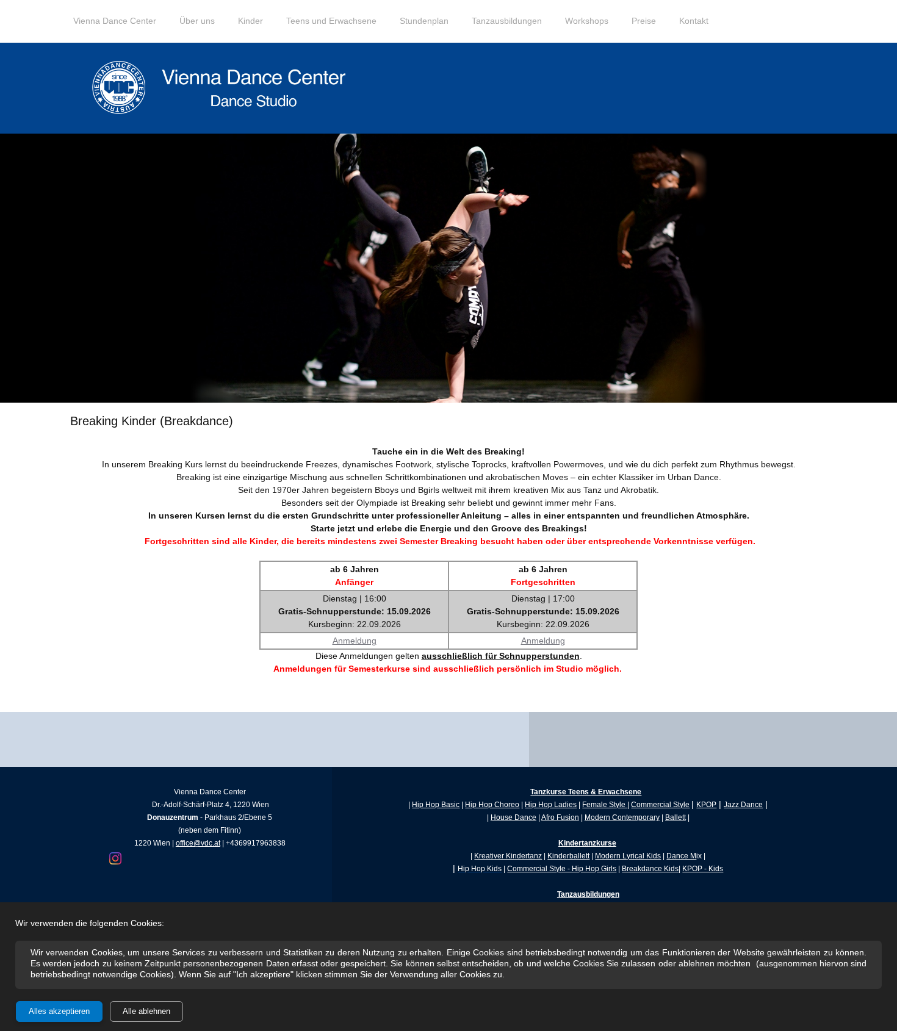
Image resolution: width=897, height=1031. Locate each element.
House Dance (513, 817)
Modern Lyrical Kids (628, 856)
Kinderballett (568, 856)
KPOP (706, 804)
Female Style (604, 804)
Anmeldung (354, 640)
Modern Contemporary (622, 817)
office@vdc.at (198, 843)
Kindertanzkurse (587, 843)
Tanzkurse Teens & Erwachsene (585, 792)
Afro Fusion (560, 817)
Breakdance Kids (650, 868)
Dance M (681, 856)
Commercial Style (660, 804)
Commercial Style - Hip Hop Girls (561, 868)
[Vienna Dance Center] (222, 88)
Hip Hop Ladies (551, 804)
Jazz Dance (743, 804)
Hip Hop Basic (435, 804)
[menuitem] (114, 27)
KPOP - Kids (702, 868)
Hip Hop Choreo (492, 804)
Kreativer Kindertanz (508, 856)
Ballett (675, 817)
